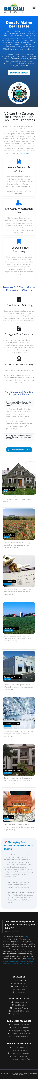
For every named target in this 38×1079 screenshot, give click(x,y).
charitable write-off (25, 153)
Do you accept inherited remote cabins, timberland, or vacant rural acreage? (18, 403)
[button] (34, 7)
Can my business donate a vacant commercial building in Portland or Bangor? (19, 437)
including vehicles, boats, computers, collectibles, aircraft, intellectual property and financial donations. (18, 961)
